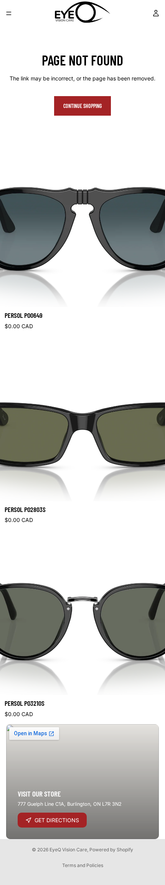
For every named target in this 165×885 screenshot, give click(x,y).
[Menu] (9, 13)
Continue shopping (82, 106)
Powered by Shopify (111, 849)
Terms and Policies (82, 865)
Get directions (57, 820)
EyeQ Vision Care (68, 849)
